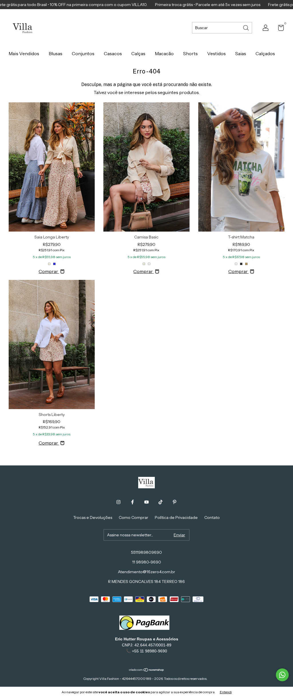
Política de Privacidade (176, 517)
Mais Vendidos (24, 53)
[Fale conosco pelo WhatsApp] (282, 674)
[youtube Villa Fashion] (146, 502)
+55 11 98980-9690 (149, 651)
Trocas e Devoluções (92, 517)
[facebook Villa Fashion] (132, 502)
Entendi (226, 692)
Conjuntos (83, 53)
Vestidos (216, 53)
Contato (212, 517)
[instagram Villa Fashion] (118, 502)
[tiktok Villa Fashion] (160, 502)
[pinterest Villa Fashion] (174, 502)
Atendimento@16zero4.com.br (146, 571)
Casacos (113, 53)
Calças (138, 53)
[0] (278, 28)
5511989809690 (146, 552)
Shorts (190, 53)
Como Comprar (133, 517)
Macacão (164, 53)
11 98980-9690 (146, 562)
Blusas (55, 53)
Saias (240, 53)
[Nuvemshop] (147, 670)
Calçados (265, 53)
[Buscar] (246, 27)
